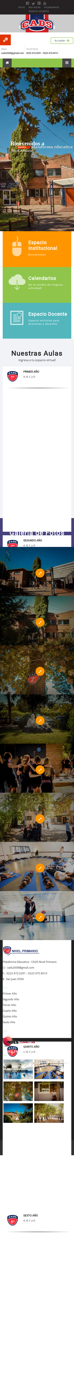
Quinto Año (10, 1016)
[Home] (7, 63)
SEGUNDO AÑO (32, 540)
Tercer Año (9, 1005)
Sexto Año (9, 1022)
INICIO (21, 7)
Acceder (60, 40)
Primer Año (10, 993)
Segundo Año (11, 999)
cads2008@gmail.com (20, 967)
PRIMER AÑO (31, 371)
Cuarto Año (10, 1010)
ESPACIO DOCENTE (39, 11)
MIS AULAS (35, 7)
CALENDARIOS (51, 7)
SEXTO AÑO (30, 1215)
